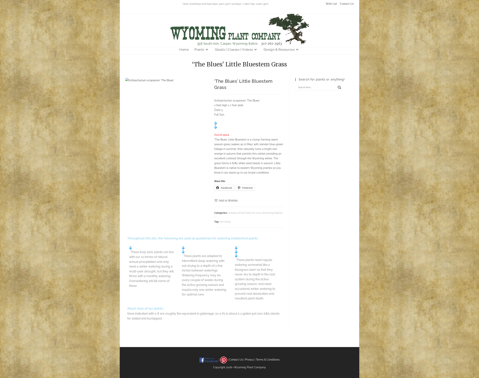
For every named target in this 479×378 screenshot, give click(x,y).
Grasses (232, 212)
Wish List (331, 3)
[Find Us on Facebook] (208, 359)
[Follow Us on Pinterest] (223, 359)
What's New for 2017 (249, 212)
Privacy (249, 359)
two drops (225, 221)
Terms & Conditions (268, 359)
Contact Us (347, 3)
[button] (226, 200)
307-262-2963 (271, 43)
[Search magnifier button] (339, 87)
